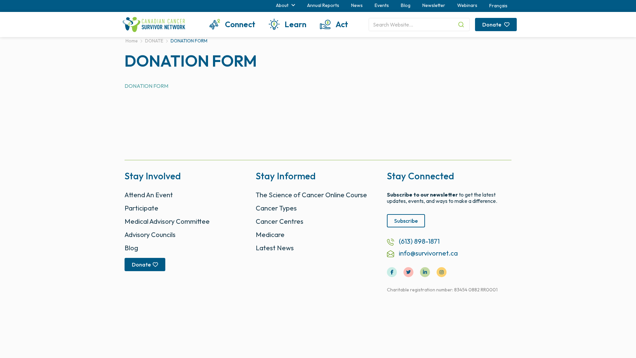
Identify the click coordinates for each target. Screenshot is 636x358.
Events (382, 5)
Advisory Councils (150, 234)
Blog (405, 5)
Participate (141, 208)
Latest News (275, 248)
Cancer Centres (279, 221)
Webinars (467, 5)
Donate (492, 24)
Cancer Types (276, 208)
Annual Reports (323, 5)
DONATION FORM (146, 86)
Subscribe (406, 220)
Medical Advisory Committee (167, 221)
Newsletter (433, 5)
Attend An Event (149, 195)
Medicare (270, 234)
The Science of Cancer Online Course (311, 195)
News (357, 5)
